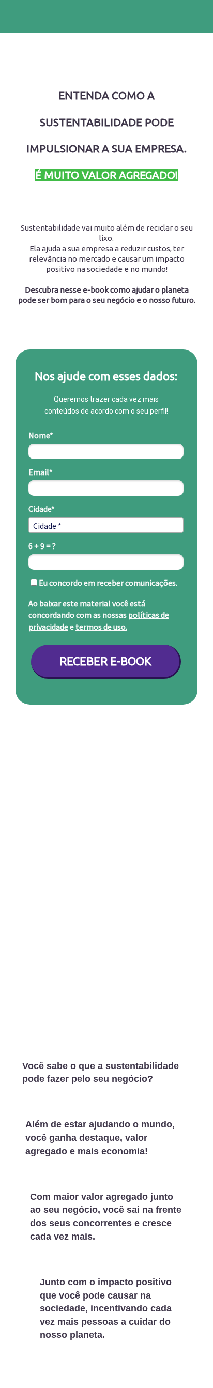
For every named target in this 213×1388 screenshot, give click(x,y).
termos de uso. (101, 626)
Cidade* (41, 509)
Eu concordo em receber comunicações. (107, 582)
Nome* (40, 435)
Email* (40, 472)
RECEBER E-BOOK (105, 660)
